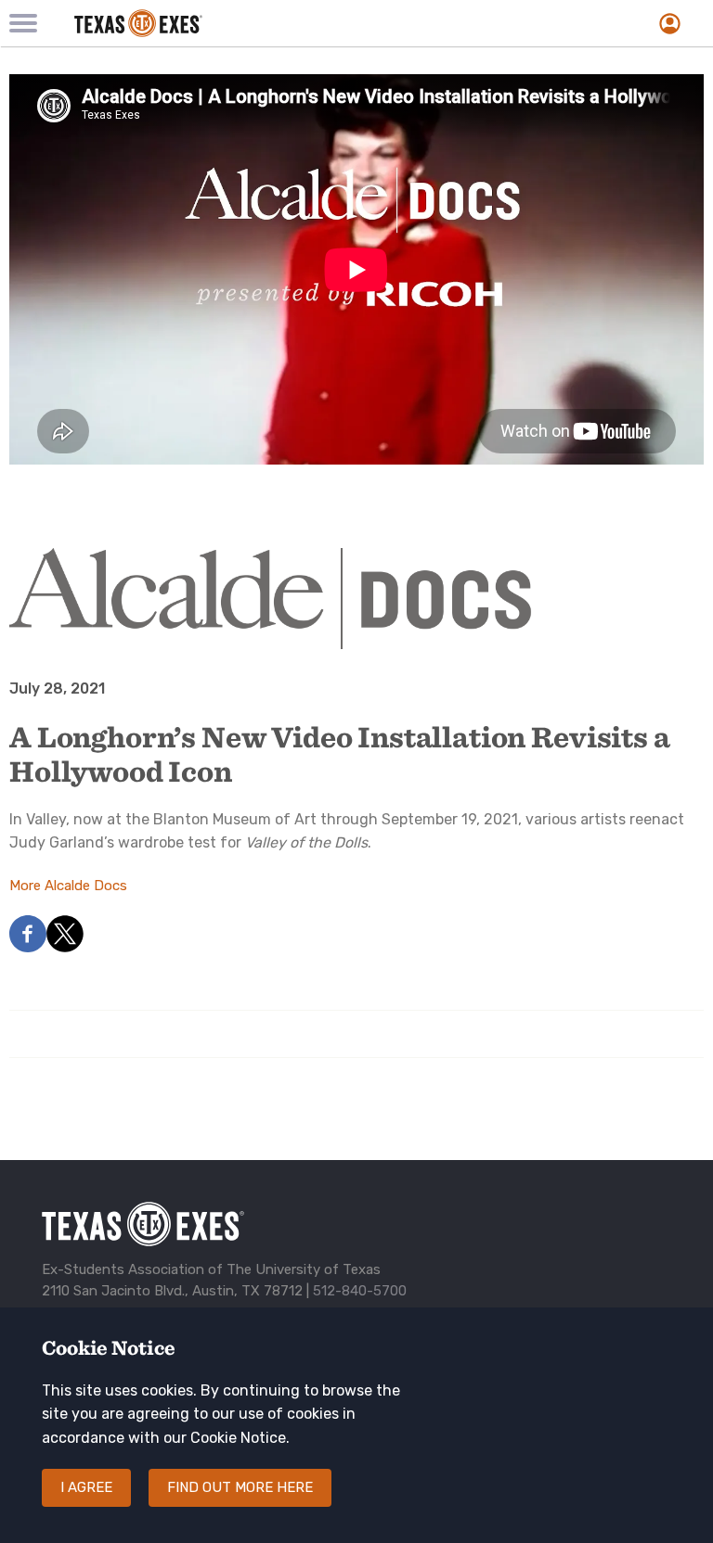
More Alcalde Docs (68, 885)
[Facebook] (27, 947)
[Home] (247, 23)
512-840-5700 (360, 1290)
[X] (65, 947)
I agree (86, 1487)
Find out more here (240, 1487)
